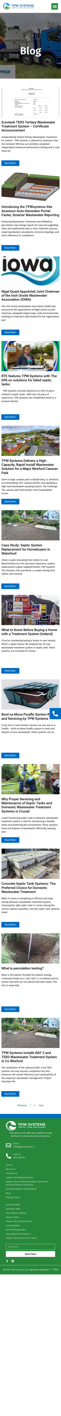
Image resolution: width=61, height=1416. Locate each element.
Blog (8, 1193)
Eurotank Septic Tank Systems (21, 1188)
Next (41, 1105)
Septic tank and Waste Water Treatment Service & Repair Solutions (27, 1183)
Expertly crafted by (39, 1269)
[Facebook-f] (7, 1261)
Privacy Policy (13, 1197)
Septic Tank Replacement (19, 1177)
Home (9, 1165)
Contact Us (11, 1173)
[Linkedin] (12, 1261)
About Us (10, 1169)
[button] (54, 6)
